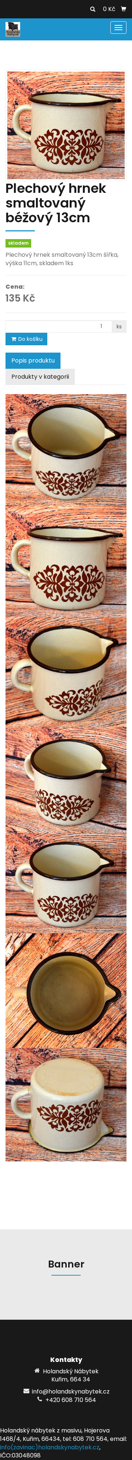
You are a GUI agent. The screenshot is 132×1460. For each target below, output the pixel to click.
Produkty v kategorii (40, 376)
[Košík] (123, 9)
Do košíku (30, 339)
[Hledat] (93, 10)
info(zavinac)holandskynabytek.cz (49, 1447)
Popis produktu (33, 360)
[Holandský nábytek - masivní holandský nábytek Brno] (13, 29)
